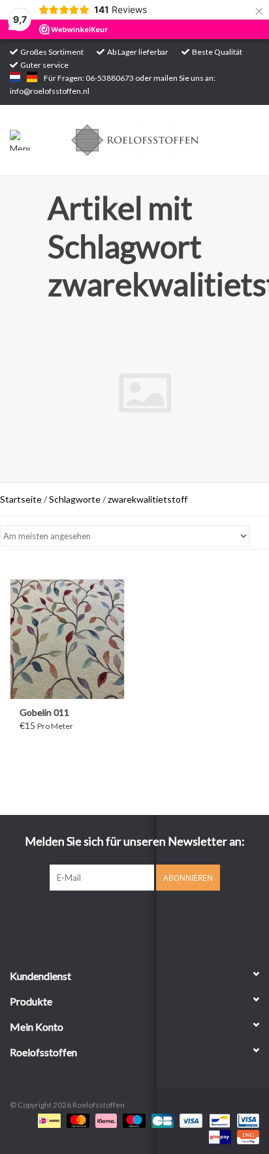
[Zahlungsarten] (47, 1120)
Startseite (21, 499)
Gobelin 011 (44, 712)
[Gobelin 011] (67, 639)
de (32, 77)
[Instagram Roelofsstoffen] (146, 917)
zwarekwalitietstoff (147, 499)
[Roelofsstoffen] (154, 139)
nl (15, 77)
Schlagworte (75, 499)
